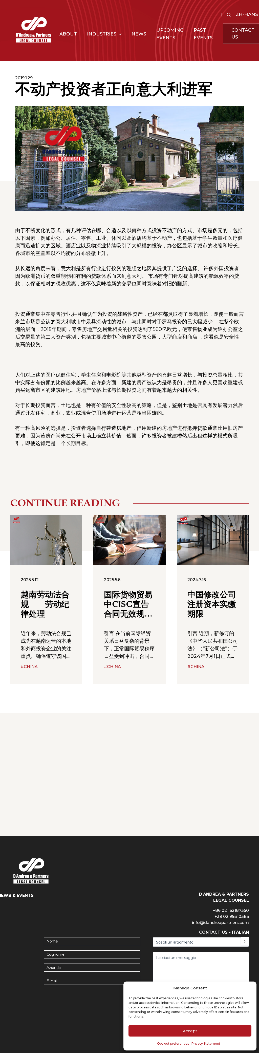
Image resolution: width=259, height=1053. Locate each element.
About (68, 34)
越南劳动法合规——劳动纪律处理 (45, 605)
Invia (245, 941)
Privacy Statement (205, 1043)
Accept (190, 1030)
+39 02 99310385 (231, 916)
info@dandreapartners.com (220, 922)
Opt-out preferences (173, 1043)
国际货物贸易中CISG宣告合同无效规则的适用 (128, 605)
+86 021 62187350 (231, 910)
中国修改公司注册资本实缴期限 (211, 605)
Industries (101, 34)
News (139, 34)
